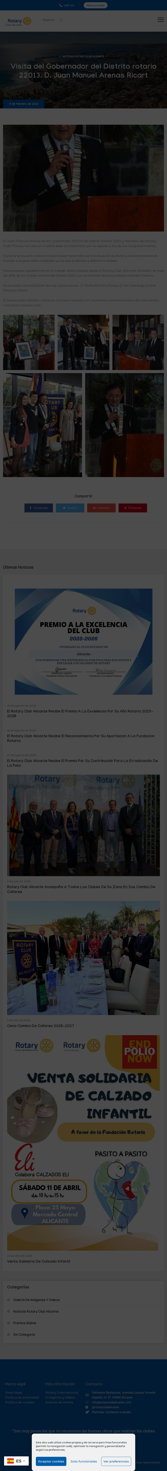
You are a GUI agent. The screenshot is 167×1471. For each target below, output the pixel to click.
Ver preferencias (116, 1461)
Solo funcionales (84, 1461)
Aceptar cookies (51, 1461)
